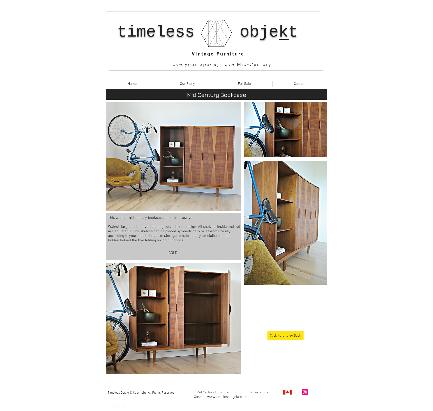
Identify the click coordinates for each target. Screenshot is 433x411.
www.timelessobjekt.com (227, 397)
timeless (156, 32)
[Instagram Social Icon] (305, 392)
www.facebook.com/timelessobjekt (221, 401)
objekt (269, 32)
